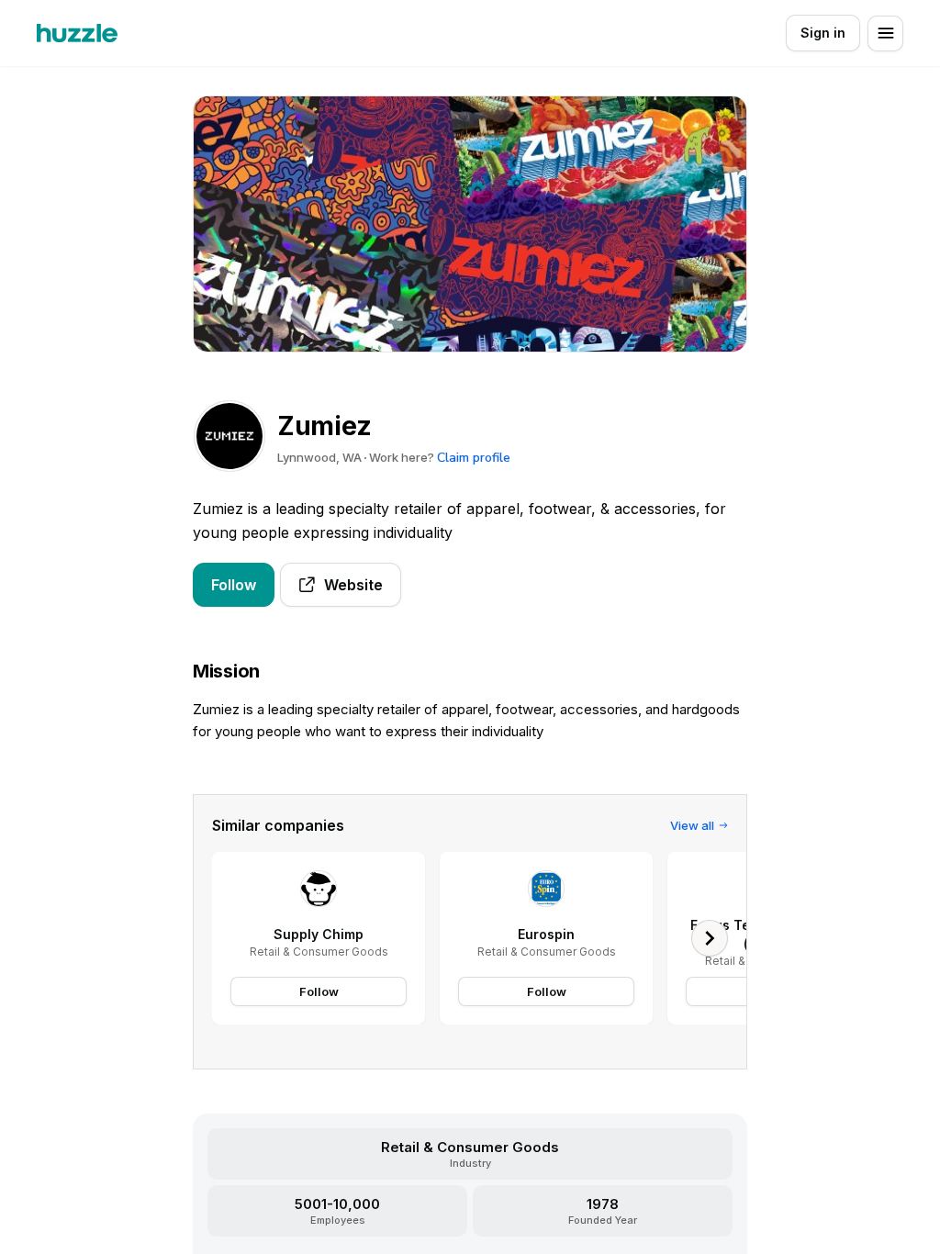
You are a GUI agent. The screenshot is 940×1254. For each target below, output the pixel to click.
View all (692, 825)
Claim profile (473, 457)
